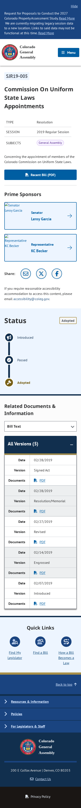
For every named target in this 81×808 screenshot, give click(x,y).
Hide (74, 6)
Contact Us (43, 779)
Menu (71, 52)
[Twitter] (41, 273)
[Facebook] (57, 273)
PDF (42, 480)
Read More (67, 18)
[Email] (26, 273)
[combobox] (40, 426)
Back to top (64, 684)
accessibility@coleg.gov (31, 299)
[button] (40, 702)
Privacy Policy (40, 796)
